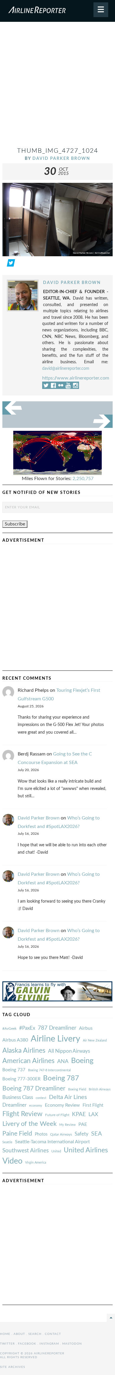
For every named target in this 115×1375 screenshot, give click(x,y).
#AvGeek (9, 1028)
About (19, 1334)
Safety (81, 1133)
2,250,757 (83, 478)
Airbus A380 (15, 1040)
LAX (93, 1114)
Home (5, 1334)
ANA (62, 1061)
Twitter (7, 1343)
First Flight (93, 1105)
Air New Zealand (95, 1040)
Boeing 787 (61, 1078)
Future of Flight (57, 1115)
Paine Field (17, 1134)
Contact (53, 1334)
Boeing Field (77, 1089)
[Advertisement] (57, 86)
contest (41, 1098)
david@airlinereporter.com (65, 368)
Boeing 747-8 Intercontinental (49, 1070)
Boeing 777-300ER (21, 1079)
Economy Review (62, 1105)
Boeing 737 (13, 1070)
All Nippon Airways (69, 1051)
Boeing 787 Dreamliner (33, 1088)
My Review (67, 1124)
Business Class (17, 1097)
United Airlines (86, 1150)
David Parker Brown (61, 158)
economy (35, 1105)
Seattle (7, 1142)
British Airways (100, 1089)
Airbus (86, 1028)
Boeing (82, 1060)
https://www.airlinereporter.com (75, 378)
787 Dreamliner (57, 1028)
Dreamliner (14, 1105)
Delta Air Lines (68, 1097)
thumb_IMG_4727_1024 (57, 151)
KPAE (79, 1114)
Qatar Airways (61, 1134)
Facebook (27, 1343)
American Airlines (28, 1061)
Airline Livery (55, 1038)
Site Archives (12, 1367)
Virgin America (35, 1162)
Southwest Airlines (25, 1151)
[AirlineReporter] (57, 11)
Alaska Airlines (23, 1050)
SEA (96, 1134)
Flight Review (22, 1114)
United (56, 1151)
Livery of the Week (29, 1124)
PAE (82, 1124)
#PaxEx (27, 1028)
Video (12, 1161)
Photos (41, 1134)
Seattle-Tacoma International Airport (52, 1141)
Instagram (49, 1343)
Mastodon (72, 1343)
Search (35, 1334)
